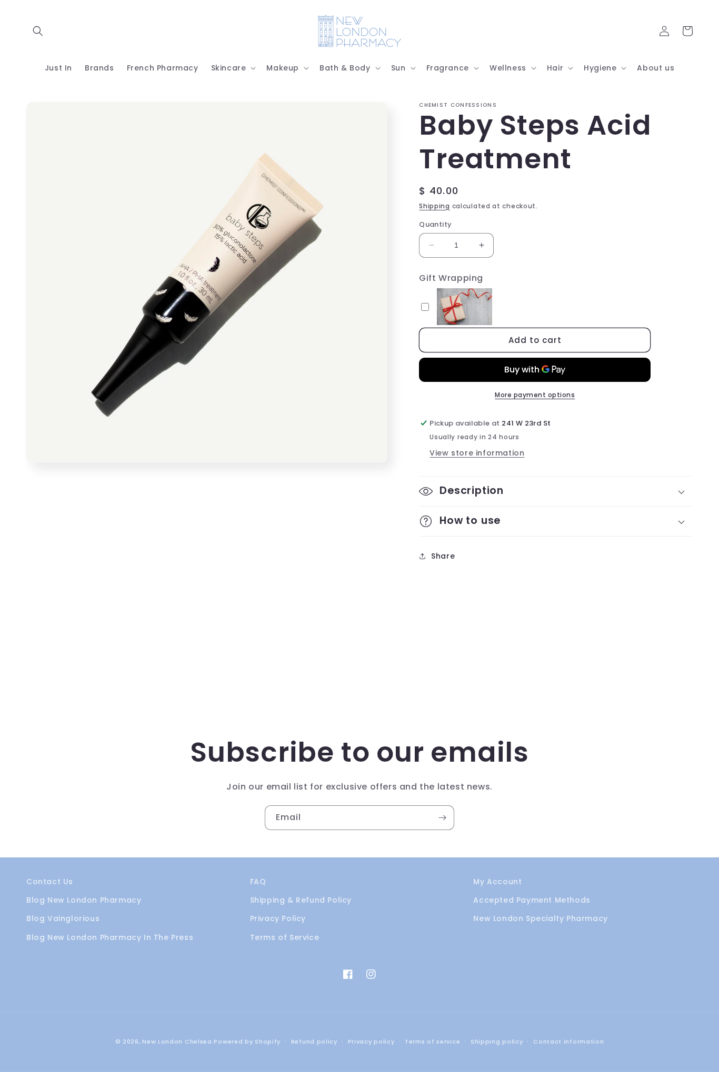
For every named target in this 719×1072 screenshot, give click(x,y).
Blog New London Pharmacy (83, 900)
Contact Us (49, 881)
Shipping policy (497, 1041)
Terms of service (432, 1041)
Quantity (435, 224)
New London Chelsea (177, 1041)
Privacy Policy (278, 918)
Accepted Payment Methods (531, 900)
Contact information (568, 1041)
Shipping (434, 205)
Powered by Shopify (247, 1041)
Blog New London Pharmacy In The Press (109, 937)
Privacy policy (371, 1041)
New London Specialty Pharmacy (540, 918)
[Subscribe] (442, 817)
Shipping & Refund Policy (301, 900)
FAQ (258, 881)
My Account (497, 881)
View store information (477, 453)
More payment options (535, 394)
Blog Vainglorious (62, 918)
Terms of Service (284, 937)
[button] (37, 31)
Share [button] (443, 556)
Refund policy (314, 1041)
